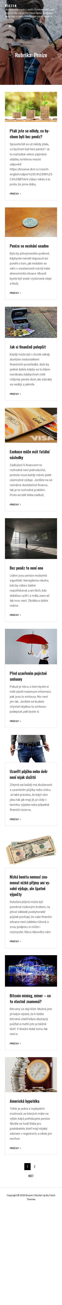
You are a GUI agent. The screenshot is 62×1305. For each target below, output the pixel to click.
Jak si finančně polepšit (28, 347)
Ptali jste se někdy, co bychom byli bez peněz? (30, 133)
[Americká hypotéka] (31, 1074)
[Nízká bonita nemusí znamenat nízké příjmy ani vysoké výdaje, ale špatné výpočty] (31, 850)
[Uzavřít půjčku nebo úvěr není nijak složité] (31, 748)
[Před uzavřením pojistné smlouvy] (31, 646)
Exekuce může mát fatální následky (30, 454)
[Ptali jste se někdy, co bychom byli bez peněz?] (31, 107)
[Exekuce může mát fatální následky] (31, 425)
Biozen (11, 5)
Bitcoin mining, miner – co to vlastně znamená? (30, 998)
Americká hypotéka (24, 1101)
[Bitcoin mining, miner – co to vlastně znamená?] (31, 971)
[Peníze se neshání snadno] (31, 222)
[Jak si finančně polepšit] (31, 322)
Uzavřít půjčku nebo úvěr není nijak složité (29, 774)
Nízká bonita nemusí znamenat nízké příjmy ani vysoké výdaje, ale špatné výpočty (30, 885)
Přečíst (16, 193)
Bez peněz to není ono (26, 568)
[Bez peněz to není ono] (31, 538)
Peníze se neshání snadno (29, 246)
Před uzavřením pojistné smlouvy (28, 676)
